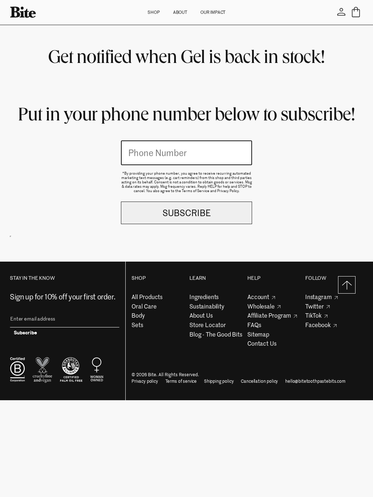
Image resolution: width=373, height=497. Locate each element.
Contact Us (261, 343)
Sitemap (258, 334)
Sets (137, 325)
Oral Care (144, 306)
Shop (154, 12)
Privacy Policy (228, 190)
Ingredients (204, 297)
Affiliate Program (269, 315)
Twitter (314, 306)
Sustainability (206, 306)
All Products (146, 297)
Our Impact (212, 12)
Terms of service (181, 381)
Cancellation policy (259, 381)
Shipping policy (219, 381)
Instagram (318, 297)
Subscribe (25, 334)
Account (258, 297)
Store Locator (207, 325)
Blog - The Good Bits (215, 334)
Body (138, 315)
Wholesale (261, 306)
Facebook (318, 325)
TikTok (313, 315)
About (180, 12)
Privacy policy (144, 381)
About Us (201, 315)
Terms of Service (195, 190)
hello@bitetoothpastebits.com (315, 381)
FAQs (254, 325)
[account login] (341, 12)
